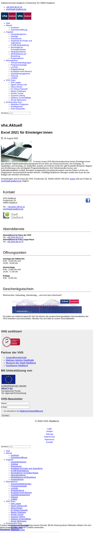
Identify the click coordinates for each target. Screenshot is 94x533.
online (72, 179)
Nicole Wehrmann (18, 100)
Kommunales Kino (14, 102)
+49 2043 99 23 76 (15, 242)
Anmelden (5, 416)
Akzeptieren (5, 530)
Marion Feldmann (18, 91)
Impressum (49, 439)
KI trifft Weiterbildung (20, 45)
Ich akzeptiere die (23, 411)
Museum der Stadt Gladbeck (21, 363)
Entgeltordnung (17, 69)
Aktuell (9, 25)
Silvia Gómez (16, 87)
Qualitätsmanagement (20, 74)
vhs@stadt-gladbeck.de (16, 9)
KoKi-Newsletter (18, 109)
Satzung (14, 76)
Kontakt (49, 442)
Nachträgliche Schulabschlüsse (18, 48)
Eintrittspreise (17, 107)
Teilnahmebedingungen (21, 63)
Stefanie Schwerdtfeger (21, 98)
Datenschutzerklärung (31, 411)
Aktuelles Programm (19, 104)
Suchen (4, 113)
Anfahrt (49, 431)
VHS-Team (10, 80)
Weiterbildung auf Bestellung (18, 55)
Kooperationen (17, 58)
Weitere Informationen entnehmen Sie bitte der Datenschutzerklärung (30, 532)
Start (8, 23)
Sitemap (49, 434)
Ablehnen (15, 530)
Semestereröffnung (19, 30)
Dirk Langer (16, 82)
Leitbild (14, 78)
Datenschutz (49, 437)
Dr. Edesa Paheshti (19, 89)
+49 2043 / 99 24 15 (16, 207)
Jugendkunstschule (16, 357)
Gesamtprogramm (18, 34)
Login (49, 429)
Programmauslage (19, 65)
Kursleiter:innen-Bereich (21, 71)
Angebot (9, 32)
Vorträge (14, 36)
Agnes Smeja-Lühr (19, 85)
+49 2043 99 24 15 (14, 7)
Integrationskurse (18, 52)
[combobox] (19, 113)
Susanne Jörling (18, 96)
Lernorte (14, 67)
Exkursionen (16, 39)
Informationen (12, 60)
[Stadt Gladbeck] (13, 218)
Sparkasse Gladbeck (17, 365)
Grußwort (15, 28)
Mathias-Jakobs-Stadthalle (20, 360)
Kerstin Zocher (17, 93)
